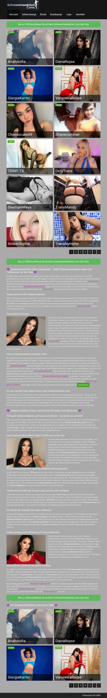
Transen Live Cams (18, 366)
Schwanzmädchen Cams (34, 287)
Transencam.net (50, 591)
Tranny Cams (48, 289)
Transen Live (93, 281)
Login (68, 14)
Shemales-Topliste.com (40, 584)
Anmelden (80, 14)
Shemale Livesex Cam (43, 371)
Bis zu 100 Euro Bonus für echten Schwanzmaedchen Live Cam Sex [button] (53, 24)
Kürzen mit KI (83, 385)
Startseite (13, 14)
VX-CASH (96, 695)
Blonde (43, 14)
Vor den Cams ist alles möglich (55, 376)
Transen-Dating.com (26, 589)
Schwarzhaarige (29, 14)
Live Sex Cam (54, 341)
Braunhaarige (56, 14)
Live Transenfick (84, 306)
